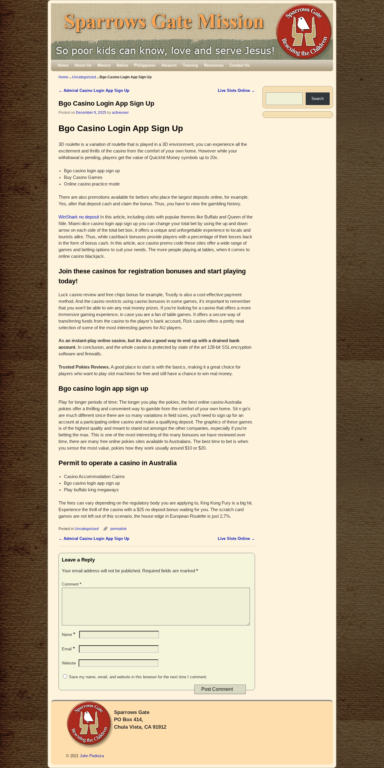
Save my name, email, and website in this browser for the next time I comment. (138, 677)
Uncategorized (84, 77)
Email (68, 649)
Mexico (104, 65)
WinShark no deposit (78, 217)
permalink (118, 529)
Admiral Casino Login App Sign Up (93, 90)
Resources (214, 65)
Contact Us (240, 65)
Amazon (169, 65)
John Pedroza (92, 756)
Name (68, 634)
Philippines (144, 65)
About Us (83, 65)
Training (190, 65)
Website (69, 663)
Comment (71, 584)
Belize (122, 65)
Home (63, 65)
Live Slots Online (236, 90)
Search (317, 98)
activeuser (120, 112)
